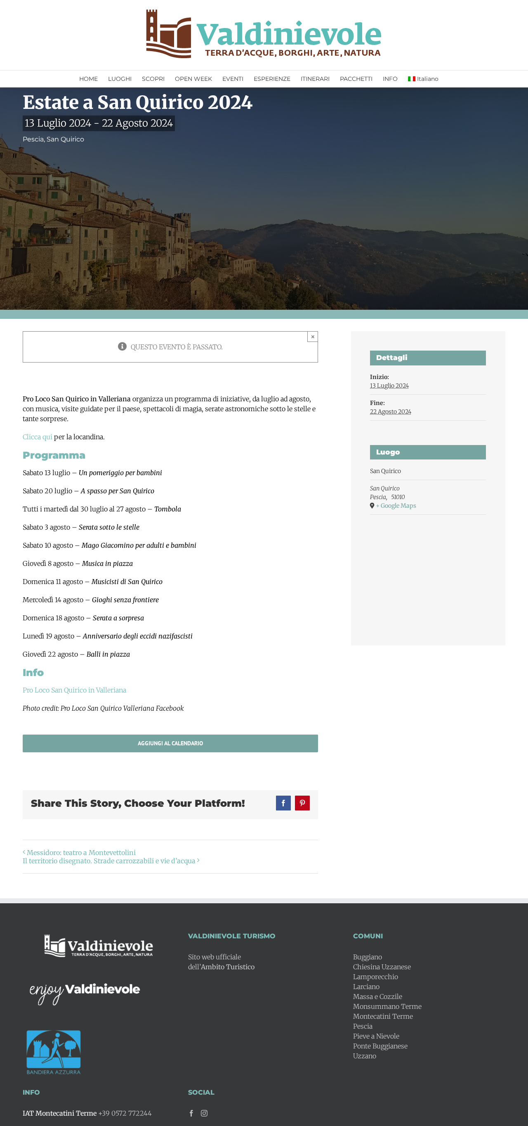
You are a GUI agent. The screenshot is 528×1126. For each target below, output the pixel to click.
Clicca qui (37, 437)
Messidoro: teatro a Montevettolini (81, 852)
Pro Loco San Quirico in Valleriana (74, 690)
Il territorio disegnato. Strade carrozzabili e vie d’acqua (109, 861)
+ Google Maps (396, 505)
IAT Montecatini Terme (60, 1113)
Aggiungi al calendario (170, 743)
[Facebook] (191, 1113)
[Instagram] (204, 1113)
